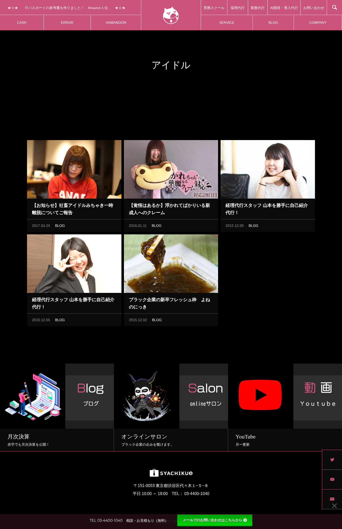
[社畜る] (171, 15)
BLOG (60, 226)
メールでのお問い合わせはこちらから (212, 520)
